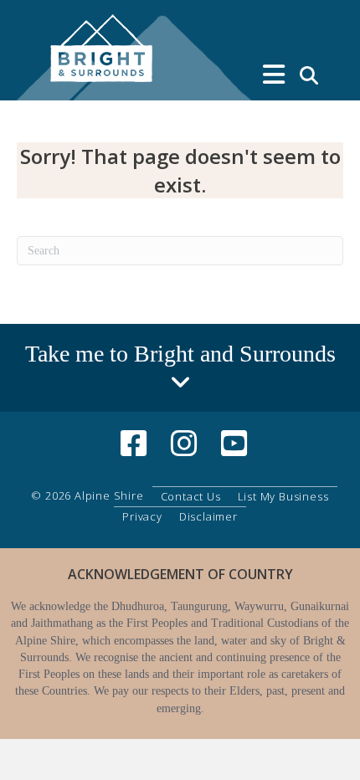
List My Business (283, 496)
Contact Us (191, 496)
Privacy (142, 516)
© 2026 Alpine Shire (87, 495)
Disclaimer (208, 516)
